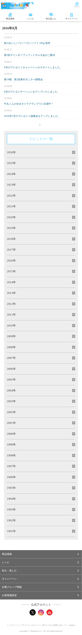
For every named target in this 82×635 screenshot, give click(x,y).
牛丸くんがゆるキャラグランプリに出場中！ (29, 103)
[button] (41, 554)
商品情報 (10, 18)
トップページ (12, 625)
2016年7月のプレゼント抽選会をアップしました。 (32, 116)
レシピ (30, 18)
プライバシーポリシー (30, 625)
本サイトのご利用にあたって (54, 625)
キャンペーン (71, 18)
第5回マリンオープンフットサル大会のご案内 (29, 55)
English (72, 625)
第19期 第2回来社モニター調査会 (23, 79)
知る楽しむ (51, 18)
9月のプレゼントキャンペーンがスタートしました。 (33, 67)
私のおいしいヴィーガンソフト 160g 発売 (27, 43)
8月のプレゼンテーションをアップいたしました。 (32, 91)
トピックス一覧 (41, 139)
